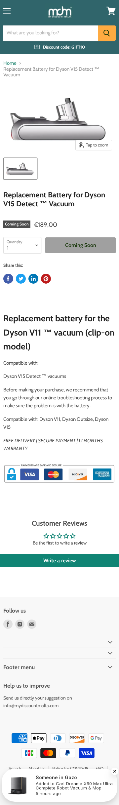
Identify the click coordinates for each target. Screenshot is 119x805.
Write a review (59, 560)
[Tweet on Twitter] (21, 279)
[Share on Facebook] (8, 279)
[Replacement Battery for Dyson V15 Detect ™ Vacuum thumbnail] (20, 168)
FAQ (99, 768)
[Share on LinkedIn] (33, 279)
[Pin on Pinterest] (46, 279)
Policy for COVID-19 (70, 768)
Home (10, 63)
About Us (36, 768)
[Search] (107, 33)
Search (15, 768)
